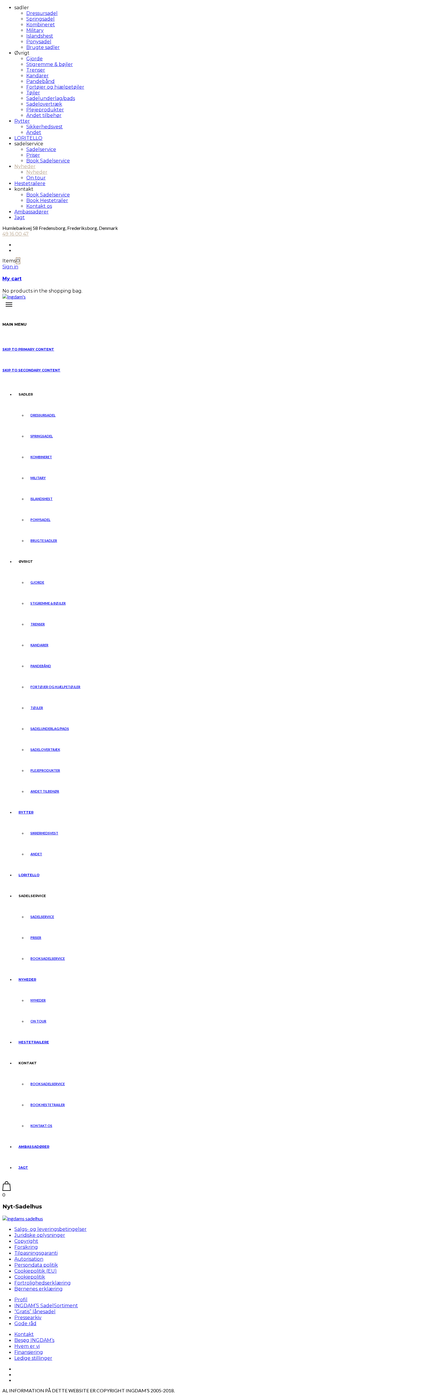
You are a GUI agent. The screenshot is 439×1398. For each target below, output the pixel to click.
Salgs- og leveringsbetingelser (50, 1229)
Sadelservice (41, 149)
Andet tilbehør (44, 115)
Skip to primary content (28, 349)
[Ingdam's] (14, 296)
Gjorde (34, 58)
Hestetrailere (29, 183)
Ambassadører (31, 212)
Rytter (22, 121)
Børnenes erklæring (38, 1289)
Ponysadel (38, 41)
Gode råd (25, 1323)
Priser (33, 155)
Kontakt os (39, 206)
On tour (36, 178)
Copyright (26, 1241)
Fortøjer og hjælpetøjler (55, 87)
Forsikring (26, 1247)
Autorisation (28, 1259)
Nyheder (25, 166)
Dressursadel (42, 13)
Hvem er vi (27, 1346)
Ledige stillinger (33, 1358)
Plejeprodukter (45, 110)
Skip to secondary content (31, 370)
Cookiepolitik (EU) (35, 1271)
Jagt (19, 217)
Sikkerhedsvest (44, 127)
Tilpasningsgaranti (36, 1253)
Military (35, 30)
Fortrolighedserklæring (42, 1283)
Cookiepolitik (29, 1277)
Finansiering (28, 1352)
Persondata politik (36, 1265)
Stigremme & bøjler (49, 64)
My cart (12, 279)
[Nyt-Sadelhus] (22, 1218)
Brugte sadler (43, 47)
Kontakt (24, 1334)
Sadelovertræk (44, 104)
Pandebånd (40, 81)
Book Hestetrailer (47, 200)
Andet (33, 132)
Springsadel (40, 19)
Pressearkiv (28, 1317)
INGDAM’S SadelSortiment (46, 1305)
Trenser (35, 70)
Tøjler (33, 93)
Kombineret (40, 24)
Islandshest (39, 36)
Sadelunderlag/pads (50, 98)
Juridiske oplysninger (39, 1235)
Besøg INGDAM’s (34, 1340)
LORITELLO (28, 138)
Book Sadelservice (48, 161)
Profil (20, 1299)
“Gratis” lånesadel (35, 1311)
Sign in (10, 267)
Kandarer (37, 76)
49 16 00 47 (15, 234)
